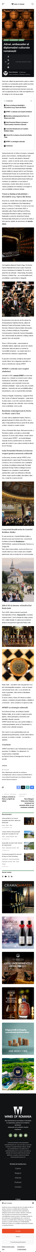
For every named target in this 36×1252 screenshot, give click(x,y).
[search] (32, 4)
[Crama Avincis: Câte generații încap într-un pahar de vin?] (29, 834)
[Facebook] (3, 876)
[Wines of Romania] (18, 4)
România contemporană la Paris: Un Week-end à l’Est (16, 117)
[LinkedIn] (12, 876)
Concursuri (5, 859)
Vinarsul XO (21, 615)
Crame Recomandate (14, 859)
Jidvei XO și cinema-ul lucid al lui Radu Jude (18, 136)
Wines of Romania (13, 72)
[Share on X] (8, 60)
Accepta (18, 1231)
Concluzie (9, 146)
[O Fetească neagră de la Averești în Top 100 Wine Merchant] (29, 857)
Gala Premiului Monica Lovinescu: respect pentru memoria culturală (16, 123)
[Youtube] (26, 1135)
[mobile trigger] (3, 4)
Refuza (18, 1237)
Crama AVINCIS (10, 836)
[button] (33, 1203)
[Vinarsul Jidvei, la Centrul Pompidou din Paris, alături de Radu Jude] (29, 821)
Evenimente (13, 40)
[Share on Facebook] (8, 56)
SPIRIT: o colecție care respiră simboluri (19, 112)
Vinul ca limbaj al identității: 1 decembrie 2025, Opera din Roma (15, 106)
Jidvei (21, 40)
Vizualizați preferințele (18, 1242)
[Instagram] (9, 876)
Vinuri (4, 864)
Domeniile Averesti (11, 848)
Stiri (11, 825)
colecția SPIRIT (18, 375)
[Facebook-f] (10, 1135)
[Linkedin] (20, 1135)
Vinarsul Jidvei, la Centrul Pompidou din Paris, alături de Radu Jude (11, 820)
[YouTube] (5, 876)
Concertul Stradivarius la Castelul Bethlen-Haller (16, 130)
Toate (6, 40)
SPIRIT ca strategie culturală (15, 141)
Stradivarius (20, 541)
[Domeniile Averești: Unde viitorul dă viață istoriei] (29, 846)
